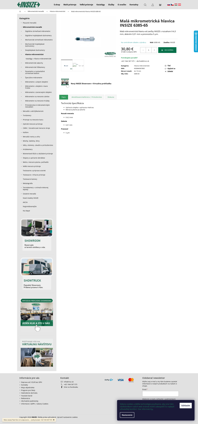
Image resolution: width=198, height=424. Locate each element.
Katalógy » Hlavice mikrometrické (38, 59)
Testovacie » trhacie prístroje (34, 175)
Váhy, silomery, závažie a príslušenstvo (38, 145)
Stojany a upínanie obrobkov (34, 158)
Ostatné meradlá (29, 194)
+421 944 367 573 (127, 61)
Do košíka (169, 50)
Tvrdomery (27, 115)
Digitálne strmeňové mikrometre (37, 31)
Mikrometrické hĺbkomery (35, 67)
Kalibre (25, 132)
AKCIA (25, 202)
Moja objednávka (27, 387)
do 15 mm (137, 71)
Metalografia (28, 183)
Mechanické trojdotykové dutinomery (34, 45)
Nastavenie (127, 415)
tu (152, 409)
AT (179, 5)
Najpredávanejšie (30, 206)
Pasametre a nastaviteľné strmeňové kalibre (35, 72)
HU (175, 5)
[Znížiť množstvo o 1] (143, 50)
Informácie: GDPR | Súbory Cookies (34, 404)
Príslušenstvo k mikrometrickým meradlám (37, 106)
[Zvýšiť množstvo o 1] (154, 50)
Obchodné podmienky (29, 401)
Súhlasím (185, 405)
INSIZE (172, 42)
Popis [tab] (64, 97)
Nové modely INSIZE (30, 198)
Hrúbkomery (27, 149)
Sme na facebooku (71, 387)
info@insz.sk (69, 382)
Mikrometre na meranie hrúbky (37, 101)
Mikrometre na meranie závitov (37, 96)
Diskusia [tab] (111, 97)
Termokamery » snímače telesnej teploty (35, 188)
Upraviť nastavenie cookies (67, 417)
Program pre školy (28, 390)
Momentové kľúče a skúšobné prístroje (38, 153)
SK (168, 5)
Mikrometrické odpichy (34, 63)
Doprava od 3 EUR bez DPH (31, 382)
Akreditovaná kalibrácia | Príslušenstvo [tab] (87, 97)
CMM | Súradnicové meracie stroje (36, 128)
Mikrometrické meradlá (32, 27)
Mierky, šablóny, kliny (31, 141)
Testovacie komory (30, 179)
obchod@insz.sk (143, 61)
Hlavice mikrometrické (34, 54)
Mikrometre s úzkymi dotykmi (36, 82)
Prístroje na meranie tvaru (33, 120)
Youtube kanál (26, 396)
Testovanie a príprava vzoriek (34, 170)
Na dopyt (26, 211)
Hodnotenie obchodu (29, 393)
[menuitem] (57, 4)
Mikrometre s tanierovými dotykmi (38, 92)
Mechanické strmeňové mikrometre (39, 40)
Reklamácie (25, 398)
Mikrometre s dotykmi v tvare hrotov (36, 87)
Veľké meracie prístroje (32, 166)
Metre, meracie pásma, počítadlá (35, 162)
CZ (172, 5)
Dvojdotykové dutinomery (35, 50)
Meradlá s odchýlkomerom (33, 111)
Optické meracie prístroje (33, 124)
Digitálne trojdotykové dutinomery (38, 35)
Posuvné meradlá (29, 23)
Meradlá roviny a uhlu (31, 137)
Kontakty (24, 385)
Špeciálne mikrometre (33, 77)
